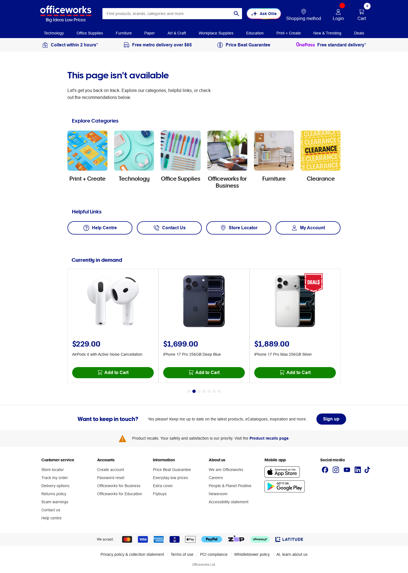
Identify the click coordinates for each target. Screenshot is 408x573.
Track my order (54, 477)
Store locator (52, 469)
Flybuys (160, 494)
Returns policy (53, 494)
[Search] (236, 13)
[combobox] (172, 13)
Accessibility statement (228, 502)
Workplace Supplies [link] (216, 33)
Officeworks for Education (119, 494)
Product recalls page (269, 438)
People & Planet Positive (230, 486)
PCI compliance (214, 554)
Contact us (50, 510)
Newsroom (218, 494)
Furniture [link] (124, 33)
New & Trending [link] (327, 33)
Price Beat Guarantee (172, 469)
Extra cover (163, 486)
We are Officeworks (226, 469)
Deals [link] (359, 33)
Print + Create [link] (288, 33)
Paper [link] (149, 33)
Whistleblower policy (252, 554)
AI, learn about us (292, 554)
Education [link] (255, 33)
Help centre (51, 518)
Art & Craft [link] (177, 33)
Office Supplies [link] (90, 33)
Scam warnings (54, 502)
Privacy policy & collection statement (132, 554)
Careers (216, 477)
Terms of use (182, 554)
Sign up (331, 419)
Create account (110, 469)
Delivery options (55, 486)
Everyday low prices (170, 477)
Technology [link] (54, 33)
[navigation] (53, 32)
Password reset (110, 477)
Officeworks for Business (118, 486)
